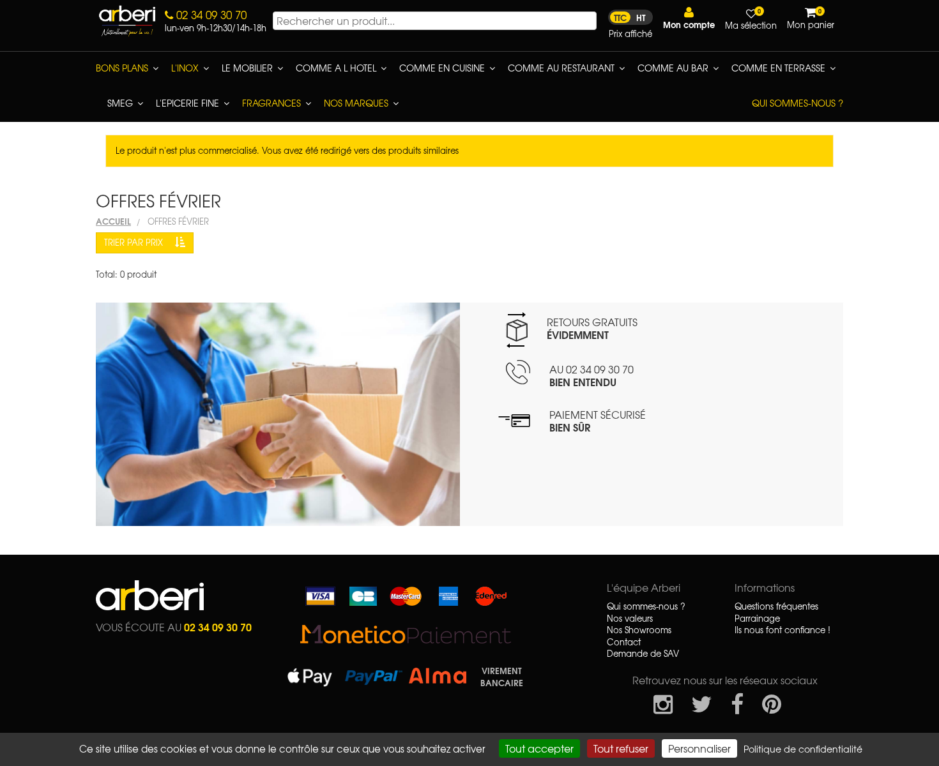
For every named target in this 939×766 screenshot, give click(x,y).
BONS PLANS (122, 67)
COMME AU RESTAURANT (561, 67)
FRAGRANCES (271, 102)
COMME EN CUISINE (442, 67)
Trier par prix (134, 242)
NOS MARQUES (356, 102)
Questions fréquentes (776, 606)
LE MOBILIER (247, 67)
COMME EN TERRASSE (778, 67)
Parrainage (757, 618)
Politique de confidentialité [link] (803, 748)
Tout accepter (539, 748)
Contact (624, 642)
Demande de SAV (643, 653)
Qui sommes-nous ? (797, 102)
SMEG (120, 102)
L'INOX (185, 67)
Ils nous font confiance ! (782, 630)
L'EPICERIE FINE (187, 102)
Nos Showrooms (639, 630)
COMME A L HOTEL (336, 67)
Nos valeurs (630, 618)
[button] (689, 18)
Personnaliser (699, 748)
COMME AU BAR (672, 67)
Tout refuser (620, 748)
